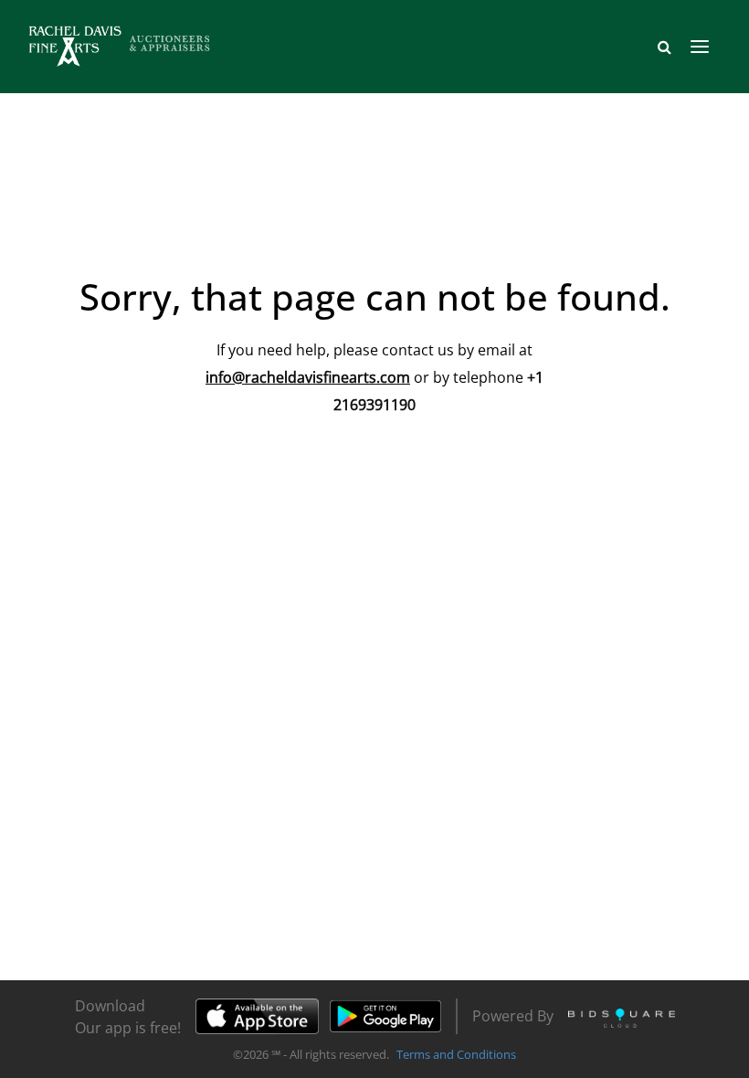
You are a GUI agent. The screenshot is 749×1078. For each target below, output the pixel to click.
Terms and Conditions (456, 1054)
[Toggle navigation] (700, 46)
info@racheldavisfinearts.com (308, 377)
